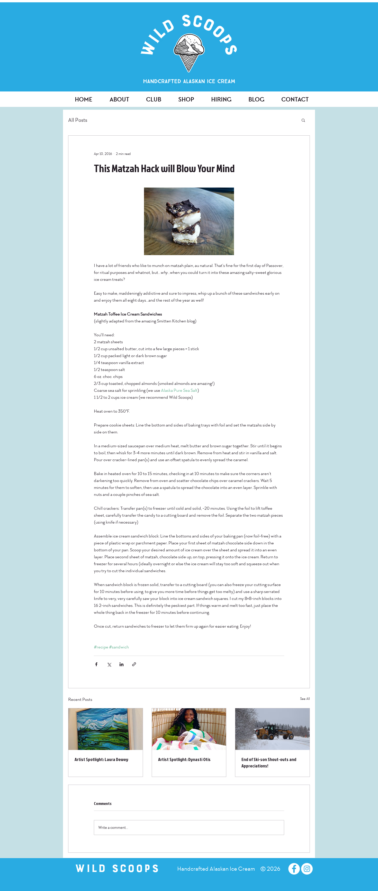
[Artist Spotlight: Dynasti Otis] (189, 729)
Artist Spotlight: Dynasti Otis (184, 759)
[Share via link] (134, 664)
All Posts (77, 120)
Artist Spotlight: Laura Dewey (101, 759)
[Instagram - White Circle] (307, 869)
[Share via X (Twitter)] (108, 664)
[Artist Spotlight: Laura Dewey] (105, 729)
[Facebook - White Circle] (294, 869)
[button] (303, 120)
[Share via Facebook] (96, 664)
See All (305, 699)
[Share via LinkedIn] (121, 664)
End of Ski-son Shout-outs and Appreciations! (268, 762)
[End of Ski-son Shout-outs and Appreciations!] (272, 729)
